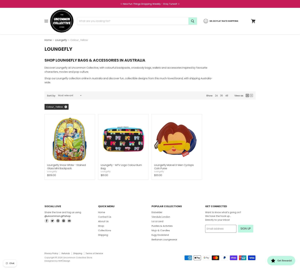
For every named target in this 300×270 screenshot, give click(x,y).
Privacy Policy (51, 253)
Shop (101, 226)
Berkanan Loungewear (164, 239)
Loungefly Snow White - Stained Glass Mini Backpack (66, 166)
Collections (104, 230)
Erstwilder (157, 212)
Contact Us (104, 216)
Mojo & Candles (161, 230)
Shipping (103, 235)
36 (221, 95)
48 (226, 95)
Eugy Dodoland (160, 235)
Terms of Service (94, 253)
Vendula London (161, 216)
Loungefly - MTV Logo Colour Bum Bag (121, 166)
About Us (103, 221)
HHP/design (64, 260)
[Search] (192, 21)
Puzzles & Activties (162, 226)
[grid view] (247, 95)
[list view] (251, 95)
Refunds (66, 253)
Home (48, 40)
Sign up (245, 228)
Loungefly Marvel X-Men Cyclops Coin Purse (174, 166)
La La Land (157, 221)
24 (216, 95)
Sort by (51, 95)
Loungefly (61, 40)
